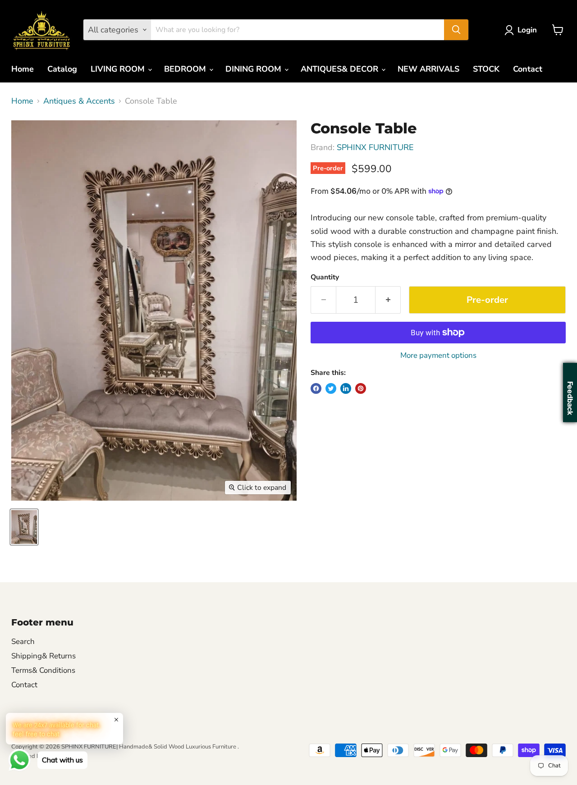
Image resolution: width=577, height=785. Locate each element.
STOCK (486, 69)
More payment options (438, 355)
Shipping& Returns (43, 656)
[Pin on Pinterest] (360, 388)
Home (22, 69)
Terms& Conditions (43, 670)
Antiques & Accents (79, 101)
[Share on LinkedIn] (345, 388)
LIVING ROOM (119, 69)
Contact (527, 69)
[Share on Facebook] (316, 388)
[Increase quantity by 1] (388, 300)
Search (23, 641)
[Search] (456, 29)
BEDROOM (186, 69)
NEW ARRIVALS (428, 69)
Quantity (325, 277)
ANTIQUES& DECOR (340, 69)
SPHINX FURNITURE (375, 147)
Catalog (62, 69)
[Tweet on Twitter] (330, 388)
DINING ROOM (254, 69)
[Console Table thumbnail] (24, 527)
